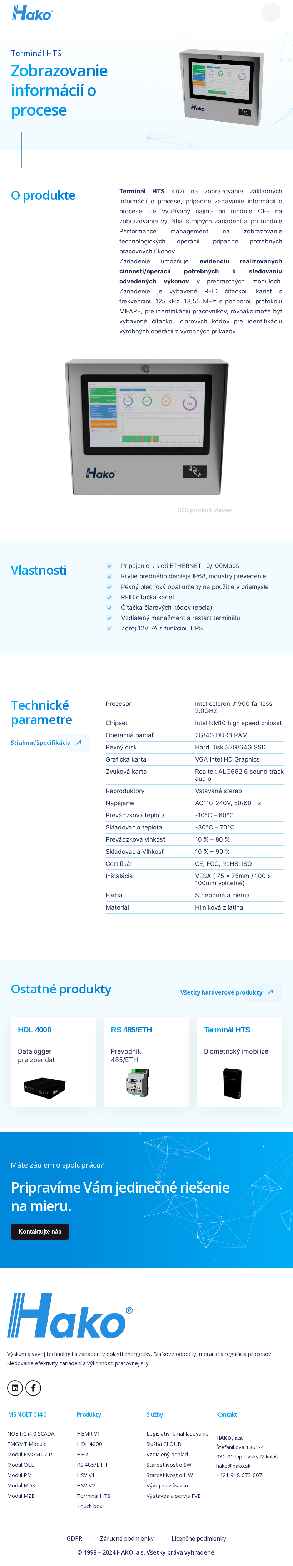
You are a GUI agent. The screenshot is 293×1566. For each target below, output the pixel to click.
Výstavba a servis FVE (173, 1495)
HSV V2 (86, 1485)
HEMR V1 (88, 1433)
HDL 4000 (89, 1443)
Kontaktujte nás (40, 1232)
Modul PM (19, 1474)
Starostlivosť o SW (169, 1464)
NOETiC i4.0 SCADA (30, 1433)
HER (82, 1454)
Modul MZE (21, 1495)
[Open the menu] (271, 13)
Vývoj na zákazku (167, 1485)
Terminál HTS (93, 1495)
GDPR (74, 1538)
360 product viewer (205, 510)
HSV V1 (86, 1474)
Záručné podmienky (127, 1538)
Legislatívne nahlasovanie (177, 1433)
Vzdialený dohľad (167, 1454)
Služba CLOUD (164, 1443)
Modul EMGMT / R (29, 1454)
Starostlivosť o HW (169, 1474)
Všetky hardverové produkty (221, 992)
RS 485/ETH (92, 1464)
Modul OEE (20, 1464)
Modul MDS (21, 1485)
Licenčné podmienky (199, 1538)
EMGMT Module (27, 1443)
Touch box (90, 1506)
